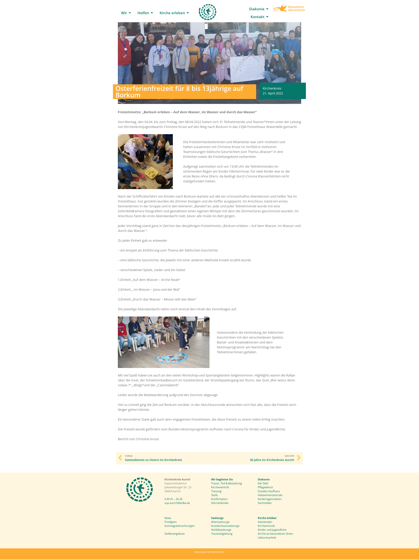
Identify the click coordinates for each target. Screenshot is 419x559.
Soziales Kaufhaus (269, 491)
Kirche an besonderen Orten (275, 533)
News (167, 518)
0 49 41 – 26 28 (173, 499)
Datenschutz (217, 551)
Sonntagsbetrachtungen (179, 526)
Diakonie (256, 8)
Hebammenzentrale (270, 495)
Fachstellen (265, 503)
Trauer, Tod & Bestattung (226, 483)
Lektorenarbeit (267, 537)
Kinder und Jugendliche (272, 530)
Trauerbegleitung (221, 533)
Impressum (201, 551)
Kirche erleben (172, 12)
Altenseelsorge (220, 522)
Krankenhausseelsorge (225, 526)
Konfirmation (219, 499)
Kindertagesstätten (270, 499)
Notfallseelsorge (221, 530)
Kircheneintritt (220, 487)
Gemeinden (265, 522)
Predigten (170, 522)
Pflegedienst (265, 487)
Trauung (216, 491)
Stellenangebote (174, 533)
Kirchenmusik (266, 526)
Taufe (214, 495)
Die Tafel (263, 483)
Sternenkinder (220, 503)
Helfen (143, 12)
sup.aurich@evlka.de (177, 503)
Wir (124, 12)
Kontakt (257, 16)
